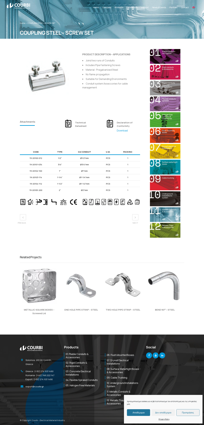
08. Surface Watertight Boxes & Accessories (123, 370)
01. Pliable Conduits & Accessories (77, 355)
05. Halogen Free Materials (80, 385)
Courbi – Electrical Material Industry (48, 420)
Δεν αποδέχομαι (163, 412)
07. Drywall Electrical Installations (118, 362)
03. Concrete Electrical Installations (78, 373)
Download (122, 130)
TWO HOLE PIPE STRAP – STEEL (123, 309)
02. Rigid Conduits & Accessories (76, 364)
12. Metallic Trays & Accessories (117, 402)
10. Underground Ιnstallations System (122, 384)
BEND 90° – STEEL (165, 309)
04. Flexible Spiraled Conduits (82, 380)
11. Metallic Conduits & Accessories (118, 393)
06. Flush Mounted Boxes (120, 355)
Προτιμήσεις (188, 412)
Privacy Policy (164, 419)
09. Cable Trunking (117, 377)
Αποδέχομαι (139, 412)
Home (22, 23)
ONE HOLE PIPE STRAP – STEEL (81, 309)
